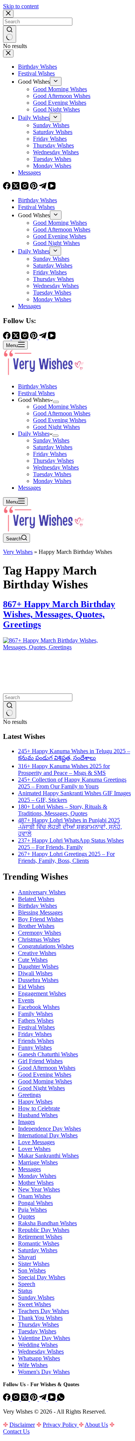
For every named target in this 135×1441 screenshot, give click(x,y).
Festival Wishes (36, 393)
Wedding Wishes (38, 1345)
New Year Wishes (39, 1189)
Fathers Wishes (36, 1020)
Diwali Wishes (35, 973)
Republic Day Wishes (43, 1230)
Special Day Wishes (41, 1277)
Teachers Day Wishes (43, 1311)
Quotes (26, 1216)
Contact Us (16, 1431)
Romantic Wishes (38, 1243)
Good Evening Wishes (59, 420)
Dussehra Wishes (38, 980)
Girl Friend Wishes (40, 1061)
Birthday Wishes (37, 386)
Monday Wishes (52, 481)
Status (25, 1291)
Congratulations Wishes (46, 946)
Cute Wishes (33, 960)
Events (26, 1000)
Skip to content (21, 6)
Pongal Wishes (35, 1203)
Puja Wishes (32, 1209)
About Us (96, 1424)
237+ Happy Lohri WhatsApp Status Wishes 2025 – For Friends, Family (71, 843)
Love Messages (36, 1142)
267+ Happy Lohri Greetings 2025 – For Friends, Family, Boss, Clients (66, 857)
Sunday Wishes (51, 440)
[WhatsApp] (60, 1399)
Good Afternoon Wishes (61, 413)
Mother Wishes (36, 1182)
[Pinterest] (34, 1399)
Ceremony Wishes (39, 933)
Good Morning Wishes (60, 406)
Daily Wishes (34, 433)
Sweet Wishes (34, 1304)
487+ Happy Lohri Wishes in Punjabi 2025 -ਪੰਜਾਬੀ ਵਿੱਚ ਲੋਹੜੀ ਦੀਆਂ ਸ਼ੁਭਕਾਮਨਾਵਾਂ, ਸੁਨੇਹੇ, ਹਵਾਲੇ (70, 827)
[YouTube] (52, 1399)
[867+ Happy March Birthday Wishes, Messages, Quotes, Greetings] (59, 647)
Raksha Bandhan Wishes (47, 1223)
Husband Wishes (38, 1115)
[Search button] (9, 710)
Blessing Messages (40, 912)
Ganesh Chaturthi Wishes (48, 1054)
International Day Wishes (48, 1135)
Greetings (29, 1095)
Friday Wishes (50, 454)
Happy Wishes (35, 1101)
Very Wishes (18, 552)
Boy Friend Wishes (40, 919)
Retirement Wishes (40, 1236)
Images (26, 1122)
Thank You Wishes (40, 1318)
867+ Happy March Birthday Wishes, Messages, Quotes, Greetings (59, 614)
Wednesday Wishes (56, 467)
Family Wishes (35, 1014)
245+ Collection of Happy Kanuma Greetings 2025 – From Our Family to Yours (72, 783)
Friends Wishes (36, 1041)
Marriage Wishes (38, 1162)
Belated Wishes (36, 899)
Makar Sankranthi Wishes (48, 1155)
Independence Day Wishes (49, 1128)
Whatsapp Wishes (39, 1358)
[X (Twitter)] (25, 1399)
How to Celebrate (39, 1108)
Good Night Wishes (56, 427)
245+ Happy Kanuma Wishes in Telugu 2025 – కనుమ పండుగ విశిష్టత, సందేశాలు (74, 754)
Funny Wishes (35, 1047)
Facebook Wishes (39, 1007)
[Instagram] (16, 1399)
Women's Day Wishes (44, 1372)
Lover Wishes (34, 1149)
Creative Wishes (37, 953)
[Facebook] (7, 1399)
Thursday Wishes (53, 460)
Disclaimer (22, 1424)
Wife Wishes (33, 1365)
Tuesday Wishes (52, 474)
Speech (26, 1284)
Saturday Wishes (52, 447)
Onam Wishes (34, 1196)
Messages (29, 487)
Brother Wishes (36, 926)
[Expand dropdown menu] (56, 402)
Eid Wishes (31, 987)
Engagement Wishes (42, 993)
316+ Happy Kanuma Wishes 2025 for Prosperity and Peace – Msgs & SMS (64, 769)
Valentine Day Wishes (44, 1338)
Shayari (27, 1257)
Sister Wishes (34, 1263)
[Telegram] (43, 1399)
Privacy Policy (61, 1424)
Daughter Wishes (38, 966)
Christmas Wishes (39, 939)
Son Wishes (32, 1270)
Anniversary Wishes (42, 892)
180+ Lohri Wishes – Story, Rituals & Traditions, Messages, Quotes (62, 810)
